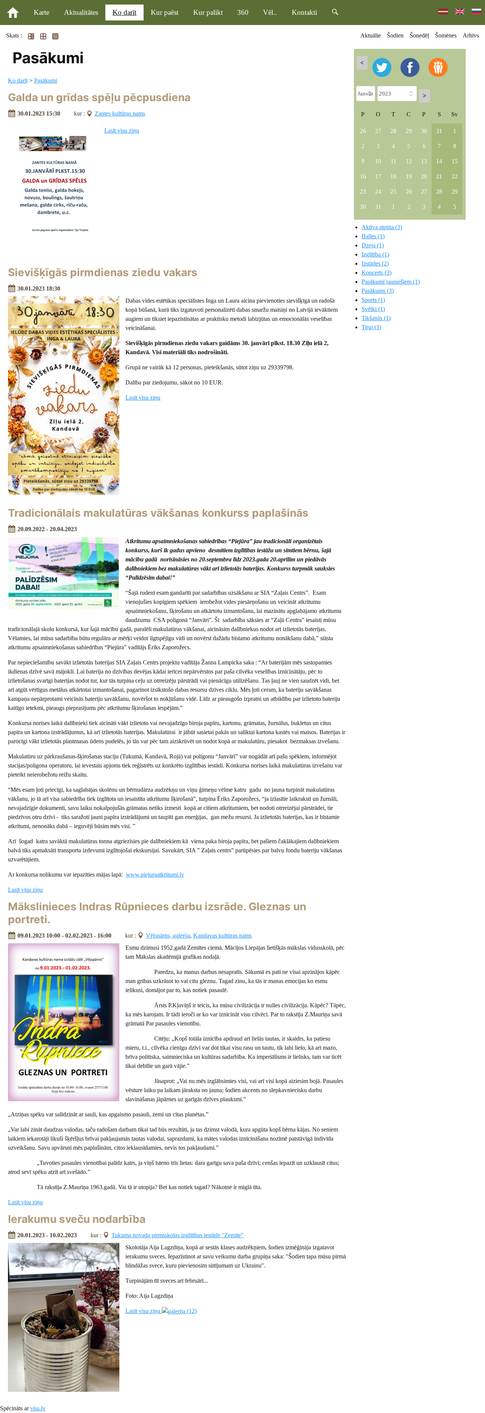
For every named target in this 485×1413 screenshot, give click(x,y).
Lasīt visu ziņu (121, 130)
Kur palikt (208, 12)
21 (439, 176)
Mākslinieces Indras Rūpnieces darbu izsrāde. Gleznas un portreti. (157, 913)
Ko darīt (124, 12)
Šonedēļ (419, 35)
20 (424, 176)
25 (393, 191)
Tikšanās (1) (376, 318)
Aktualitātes (81, 12)
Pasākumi (45, 80)
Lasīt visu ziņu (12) (161, 1311)
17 (378, 176)
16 (363, 176)
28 (393, 131)
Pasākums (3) (377, 291)
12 (409, 161)
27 (378, 131)
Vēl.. (270, 12)
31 (439, 131)
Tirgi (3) (371, 327)
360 (243, 12)
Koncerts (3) (376, 272)
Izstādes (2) (375, 263)
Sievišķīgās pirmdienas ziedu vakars (102, 272)
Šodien (395, 35)
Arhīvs (471, 35)
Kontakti (304, 12)
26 (363, 131)
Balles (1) (373, 236)
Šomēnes (446, 35)
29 (409, 131)
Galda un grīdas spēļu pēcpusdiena (99, 97)
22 (455, 176)
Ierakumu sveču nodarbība (77, 1219)
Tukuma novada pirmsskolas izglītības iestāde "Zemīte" (177, 1235)
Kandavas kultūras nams (222, 935)
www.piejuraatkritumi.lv (155, 874)
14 (439, 161)
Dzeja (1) (372, 245)
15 (455, 161)
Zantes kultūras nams (120, 113)
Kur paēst (164, 12)
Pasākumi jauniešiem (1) (390, 281)
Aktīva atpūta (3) (381, 227)
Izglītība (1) (375, 254)
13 (424, 161)
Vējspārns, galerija (168, 935)
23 (363, 191)
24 (378, 191)
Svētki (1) (373, 309)
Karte (41, 12)
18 (393, 176)
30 (424, 131)
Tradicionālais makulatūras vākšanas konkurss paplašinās (158, 512)
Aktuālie (370, 35)
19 (409, 176)
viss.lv (37, 1408)
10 (378, 161)
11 (393, 161)
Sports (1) (373, 300)
